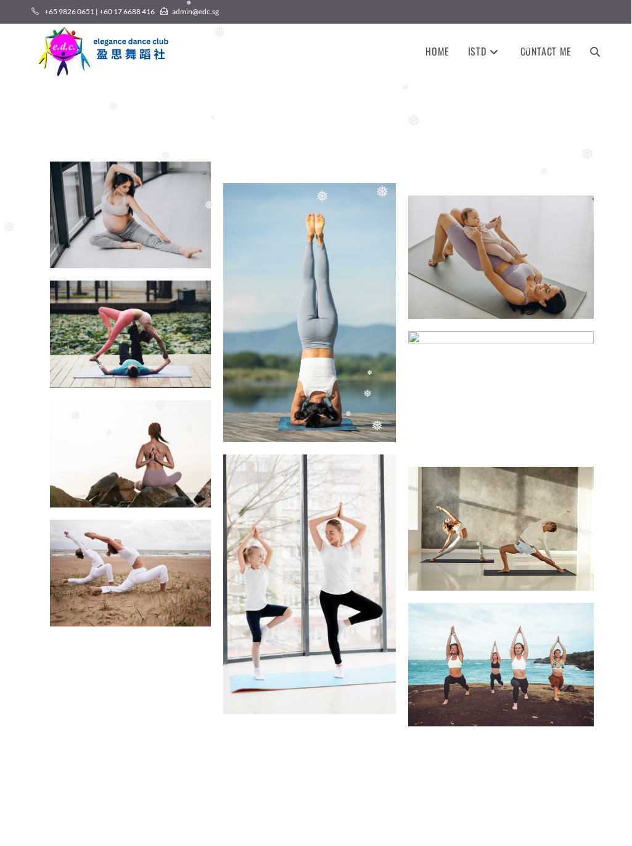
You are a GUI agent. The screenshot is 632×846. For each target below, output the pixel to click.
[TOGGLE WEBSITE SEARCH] (595, 51)
